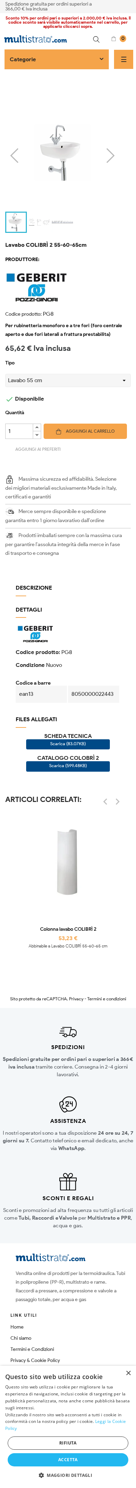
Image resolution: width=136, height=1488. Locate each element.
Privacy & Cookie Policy (35, 1360)
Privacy (76, 998)
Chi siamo (20, 1338)
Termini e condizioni (106, 998)
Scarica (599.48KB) (68, 765)
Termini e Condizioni (32, 1349)
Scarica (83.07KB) (68, 743)
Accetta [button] (68, 1460)
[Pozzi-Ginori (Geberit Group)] (68, 286)
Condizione (30, 665)
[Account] (128, 6)
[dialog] (68, 1427)
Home (17, 1327)
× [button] (128, 1373)
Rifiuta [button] (68, 1443)
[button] (68, 1475)
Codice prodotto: (23, 314)
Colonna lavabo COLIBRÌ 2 (68, 929)
